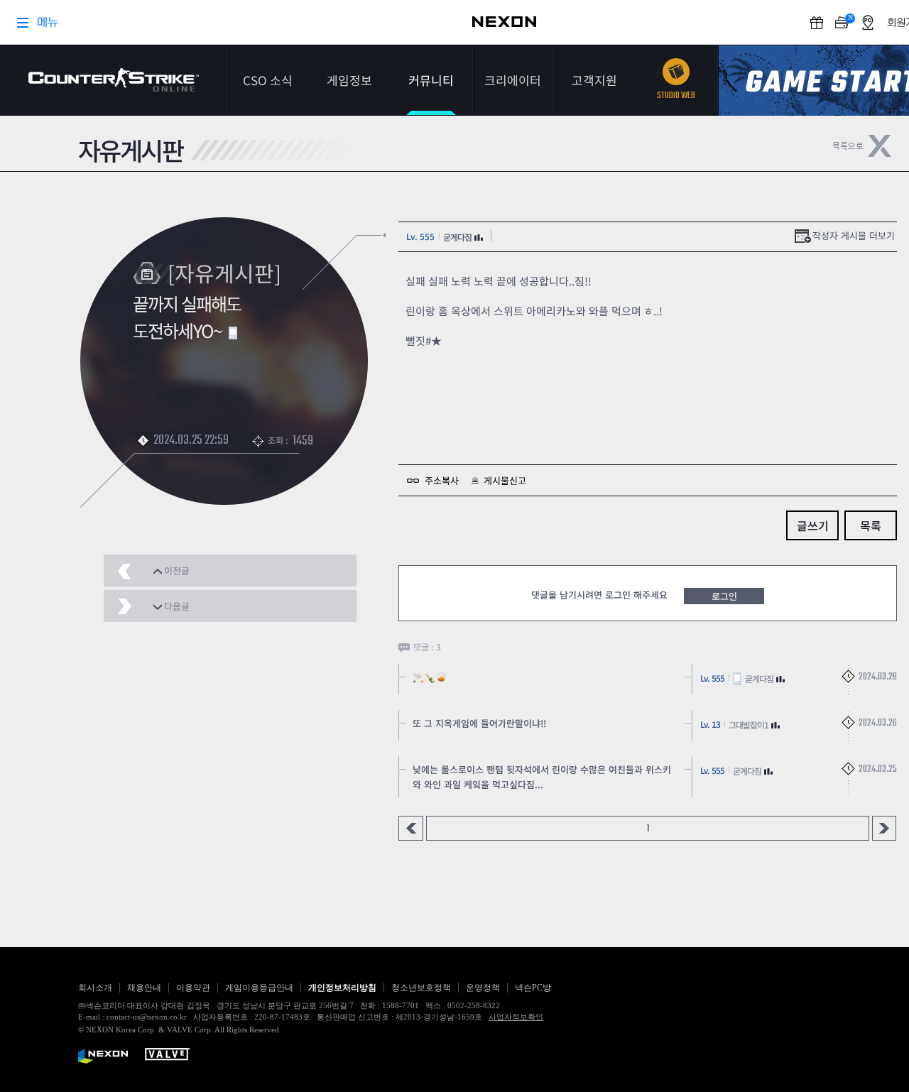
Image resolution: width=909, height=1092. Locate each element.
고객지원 (594, 80)
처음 (410, 828)
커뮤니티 (431, 80)
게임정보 (349, 80)
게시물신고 (505, 480)
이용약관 (193, 988)
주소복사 (442, 480)
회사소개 (95, 988)
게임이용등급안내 (259, 988)
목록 (870, 525)
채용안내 (144, 988)
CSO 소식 (268, 80)
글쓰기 (813, 525)
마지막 (884, 828)
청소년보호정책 (421, 988)
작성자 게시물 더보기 (853, 235)
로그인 (724, 596)
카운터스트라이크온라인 (113, 80)
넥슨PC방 (533, 988)
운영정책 (483, 988)
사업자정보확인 (516, 1016)
